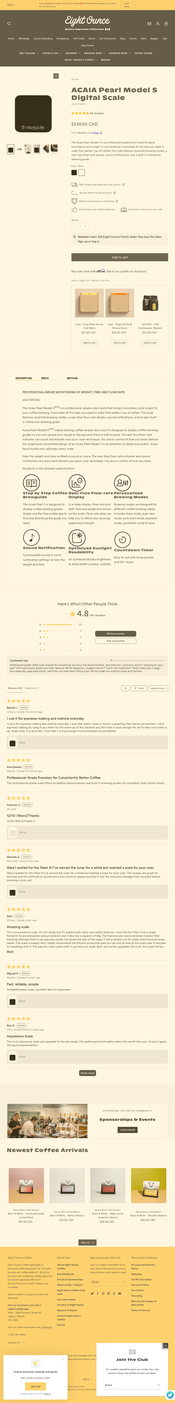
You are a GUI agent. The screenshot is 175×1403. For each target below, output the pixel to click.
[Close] (165, 1345)
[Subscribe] (158, 1385)
